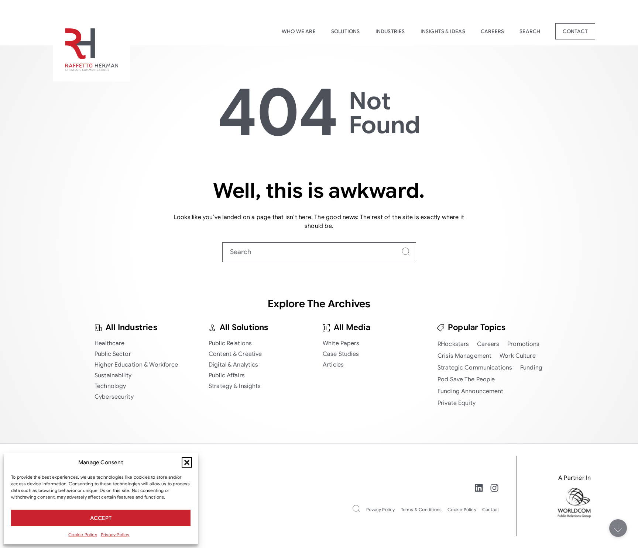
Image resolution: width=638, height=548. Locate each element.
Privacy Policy (115, 534)
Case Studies (341, 354)
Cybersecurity (114, 396)
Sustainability (113, 375)
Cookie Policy (82, 534)
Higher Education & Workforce (136, 364)
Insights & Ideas (443, 31)
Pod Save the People (466, 379)
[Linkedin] (478, 487)
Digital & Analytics (233, 364)
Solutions (345, 31)
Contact (575, 31)
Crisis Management (464, 356)
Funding (531, 367)
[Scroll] (618, 528)
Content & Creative (235, 354)
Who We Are (299, 31)
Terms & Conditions (421, 509)
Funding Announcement (471, 391)
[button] (187, 462)
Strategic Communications (475, 367)
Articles (333, 364)
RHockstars (453, 344)
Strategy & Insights (235, 386)
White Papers (341, 343)
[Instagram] (494, 487)
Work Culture (518, 356)
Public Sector (113, 354)
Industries (390, 31)
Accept (101, 518)
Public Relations (230, 343)
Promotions (523, 344)
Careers (492, 31)
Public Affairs (227, 375)
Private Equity (457, 403)
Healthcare (109, 343)
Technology (110, 386)
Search (529, 31)
